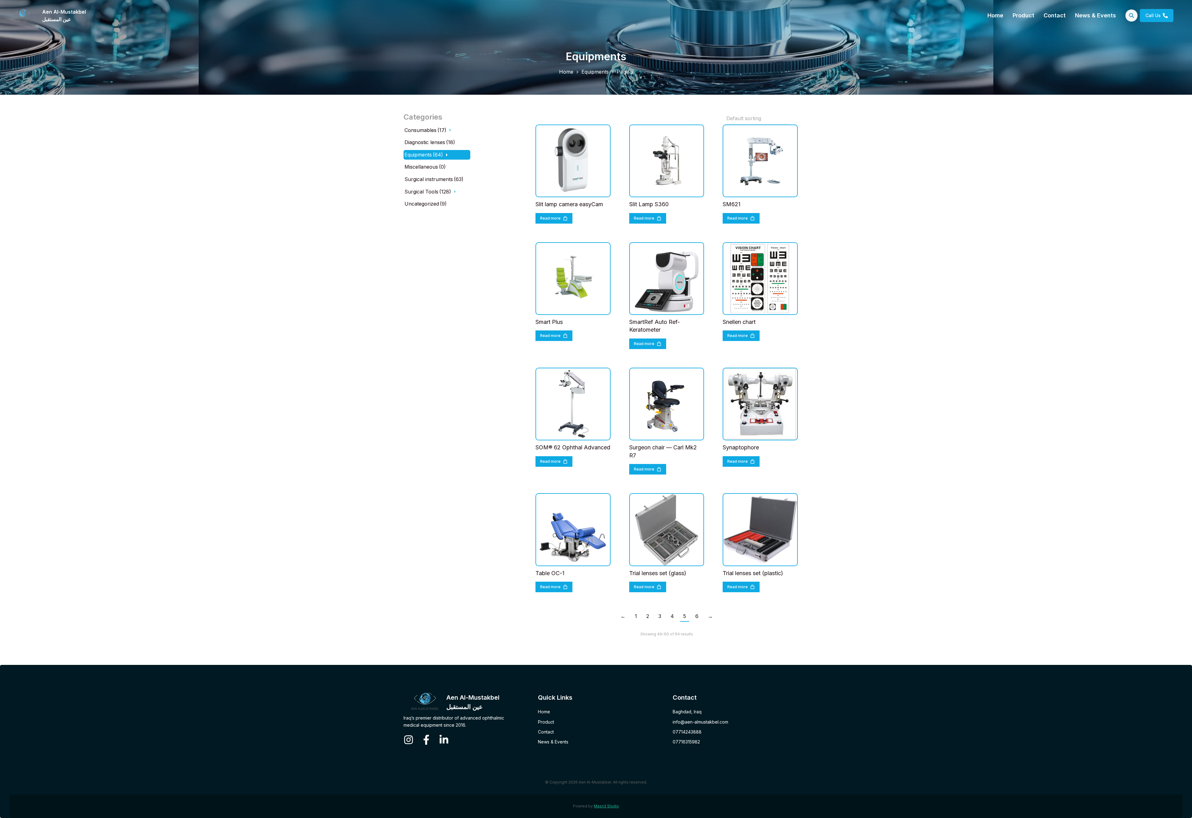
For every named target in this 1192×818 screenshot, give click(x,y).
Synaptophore (741, 447)
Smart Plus (549, 322)
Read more (550, 218)
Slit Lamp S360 (649, 204)
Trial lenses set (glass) (657, 573)
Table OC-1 (549, 573)
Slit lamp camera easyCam (569, 204)
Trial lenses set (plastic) (753, 573)
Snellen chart (739, 322)
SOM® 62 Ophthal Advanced (572, 447)
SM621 (731, 204)
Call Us (1153, 15)
